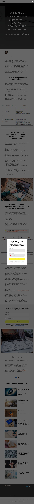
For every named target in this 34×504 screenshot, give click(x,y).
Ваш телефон (11, 253)
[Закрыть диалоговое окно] (33, 1)
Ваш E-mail (11, 248)
